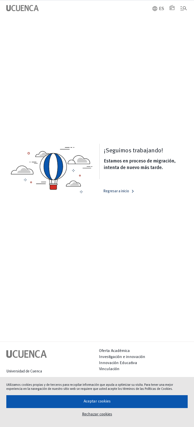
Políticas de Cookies (158, 389)
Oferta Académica (114, 351)
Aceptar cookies (97, 401)
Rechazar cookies (97, 414)
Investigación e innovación (122, 357)
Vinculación (109, 369)
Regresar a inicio (119, 191)
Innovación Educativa (118, 363)
